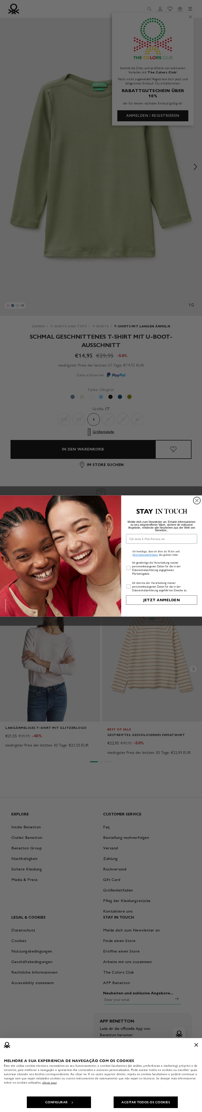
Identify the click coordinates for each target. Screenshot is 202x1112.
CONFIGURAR (56, 1102)
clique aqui (49, 1082)
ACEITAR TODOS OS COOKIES (146, 1102)
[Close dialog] (196, 500)
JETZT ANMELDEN (161, 600)
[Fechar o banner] (196, 1045)
